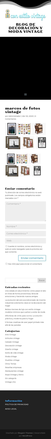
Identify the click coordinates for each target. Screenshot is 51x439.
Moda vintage (11, 356)
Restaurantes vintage (14, 371)
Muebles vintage (12, 360)
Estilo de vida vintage (14, 353)
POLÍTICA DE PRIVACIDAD (16, 404)
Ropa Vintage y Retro (14, 375)
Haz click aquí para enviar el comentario (24, 264)
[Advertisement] (25, 62)
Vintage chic (10, 382)
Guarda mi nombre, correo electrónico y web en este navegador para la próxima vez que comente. (23, 249)
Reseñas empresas (13, 367)
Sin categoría (10, 378)
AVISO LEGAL (11, 409)
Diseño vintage (11, 349)
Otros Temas (10, 364)
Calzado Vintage (12, 342)
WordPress (27, 436)
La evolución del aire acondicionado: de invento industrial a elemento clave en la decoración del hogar (25, 303)
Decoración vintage (13, 346)
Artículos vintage (12, 338)
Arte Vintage (10, 335)
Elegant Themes (25, 433)
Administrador (15, 116)
